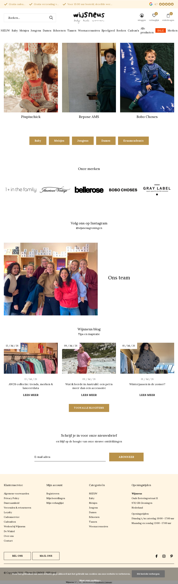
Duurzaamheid (11, 503)
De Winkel (9, 531)
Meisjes (24, 30)
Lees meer (31, 395)
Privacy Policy (11, 498)
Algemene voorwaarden (16, 493)
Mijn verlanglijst (55, 503)
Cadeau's (133, 30)
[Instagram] (163, 556)
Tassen (71, 30)
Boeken (121, 30)
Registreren (52, 493)
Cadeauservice (11, 517)
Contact (8, 540)
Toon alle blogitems (89, 407)
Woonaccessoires (89, 30)
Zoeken (51, 17)
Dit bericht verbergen (148, 574)
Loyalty (8, 512)
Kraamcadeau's (133, 140)
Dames (47, 30)
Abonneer (126, 457)
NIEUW (5, 30)
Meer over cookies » (89, 580)
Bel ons (17, 555)
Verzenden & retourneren (17, 507)
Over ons (9, 536)
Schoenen (59, 30)
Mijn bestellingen (55, 498)
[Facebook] (156, 556)
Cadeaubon (10, 521)
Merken (172, 30)
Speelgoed (108, 30)
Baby (15, 30)
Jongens (36, 30)
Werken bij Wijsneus (14, 526)
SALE (160, 30)
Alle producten (147, 30)
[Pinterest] (171, 556)
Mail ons (46, 555)
